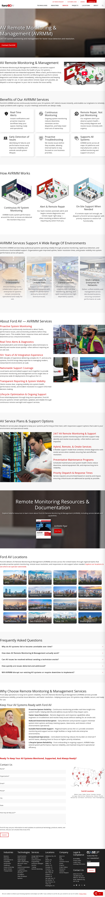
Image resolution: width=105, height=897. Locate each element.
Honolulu (93, 794)
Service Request (64, 872)
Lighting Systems (22, 871)
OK (100, 894)
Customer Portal (64, 861)
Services (65, 5)
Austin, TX (48, 861)
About (96, 5)
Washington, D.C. (50, 885)
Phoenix (101, 796)
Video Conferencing (23, 861)
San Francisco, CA (50, 882)
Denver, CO (48, 865)
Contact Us (91, 1)
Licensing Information (79, 864)
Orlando (96, 796)
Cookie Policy (77, 862)
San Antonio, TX (49, 880)
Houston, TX (48, 869)
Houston (99, 794)
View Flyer (58, 531)
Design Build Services (38, 856)
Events (61, 863)
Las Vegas (74, 796)
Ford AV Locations (87, 791)
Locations (86, 5)
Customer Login (72, 1)
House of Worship (9, 867)
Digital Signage (22, 860)
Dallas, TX (48, 863)
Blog (60, 858)
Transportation (8, 871)
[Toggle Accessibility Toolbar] (95, 893)
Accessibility (76, 858)
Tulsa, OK (48, 884)
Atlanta (76, 794)
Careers (82, 1)
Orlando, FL (48, 874)
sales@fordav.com (78, 876)
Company (63, 852)
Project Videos (63, 867)
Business (6, 856)
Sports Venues (8, 869)
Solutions (61, 871)
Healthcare (7, 865)
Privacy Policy (82, 894)
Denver (89, 794)
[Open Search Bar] (102, 5)
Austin (80, 794)
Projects (75, 5)
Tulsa (94, 797)
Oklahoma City (89, 796)
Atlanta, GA (48, 860)
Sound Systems (22, 856)
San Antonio (81, 797)
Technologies (42, 5)
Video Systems (22, 858)
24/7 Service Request (58, 1)
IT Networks (21, 869)
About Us (62, 856)
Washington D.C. (100, 797)
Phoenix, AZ (48, 876)
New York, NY (49, 872)
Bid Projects (35, 858)
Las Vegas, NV (49, 871)
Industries (55, 5)
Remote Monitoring (37, 869)
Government (7, 863)
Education (6, 858)
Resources (62, 869)
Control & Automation (24, 867)
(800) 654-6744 (77, 874)
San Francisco (88, 797)
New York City (81, 796)
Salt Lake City (74, 797)
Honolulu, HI (48, 867)
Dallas (84, 794)
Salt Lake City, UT (50, 878)
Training (34, 867)
